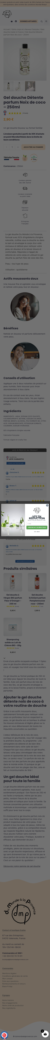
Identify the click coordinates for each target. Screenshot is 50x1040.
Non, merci (37, 531)
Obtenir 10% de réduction (37, 527)
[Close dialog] (47, 505)
